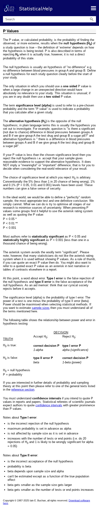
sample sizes (41, 308)
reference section (22, 389)
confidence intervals (48, 405)
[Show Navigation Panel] (93, 8)
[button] (92, 19)
